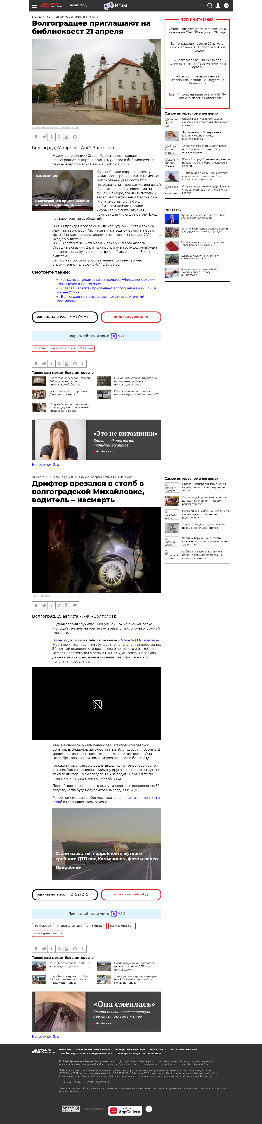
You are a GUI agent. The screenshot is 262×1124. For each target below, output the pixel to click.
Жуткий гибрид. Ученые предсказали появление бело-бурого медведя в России (206, 162)
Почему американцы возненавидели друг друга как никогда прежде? (204, 230)
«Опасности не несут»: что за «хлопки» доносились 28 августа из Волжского (197, 80)
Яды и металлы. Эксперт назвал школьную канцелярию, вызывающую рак (202, 135)
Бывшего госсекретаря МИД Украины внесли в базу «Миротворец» (199, 272)
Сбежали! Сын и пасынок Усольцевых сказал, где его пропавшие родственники (206, 514)
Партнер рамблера (94, 1109)
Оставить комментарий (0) (131, 317)
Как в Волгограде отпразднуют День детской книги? (69, 393)
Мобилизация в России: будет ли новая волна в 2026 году (202, 244)
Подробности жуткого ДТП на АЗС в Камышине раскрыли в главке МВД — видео (69, 979)
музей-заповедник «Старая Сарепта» (55, 127)
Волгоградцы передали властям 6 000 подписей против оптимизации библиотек (71, 381)
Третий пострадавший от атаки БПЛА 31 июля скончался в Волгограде (197, 96)
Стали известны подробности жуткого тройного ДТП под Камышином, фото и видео (107, 856)
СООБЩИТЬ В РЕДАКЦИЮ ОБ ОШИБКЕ (139, 1053)
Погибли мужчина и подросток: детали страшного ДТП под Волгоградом (134, 966)
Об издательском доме (130, 1049)
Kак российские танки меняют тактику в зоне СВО (200, 257)
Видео (58, 640)
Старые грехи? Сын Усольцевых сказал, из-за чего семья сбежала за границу (205, 122)
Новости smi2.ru (45, 465)
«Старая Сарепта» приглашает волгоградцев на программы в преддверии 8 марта (69, 407)
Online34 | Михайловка (138, 640)
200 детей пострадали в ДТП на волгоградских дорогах (70, 964)
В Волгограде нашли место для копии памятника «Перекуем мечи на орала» (197, 63)
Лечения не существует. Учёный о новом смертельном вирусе (203, 526)
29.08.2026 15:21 (41, 476)
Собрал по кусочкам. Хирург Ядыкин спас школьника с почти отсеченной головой (206, 189)
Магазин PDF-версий (184, 1049)
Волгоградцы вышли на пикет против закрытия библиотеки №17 (136, 393)
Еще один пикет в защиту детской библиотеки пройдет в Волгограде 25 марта (136, 381)
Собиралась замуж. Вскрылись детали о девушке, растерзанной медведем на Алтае (203, 555)
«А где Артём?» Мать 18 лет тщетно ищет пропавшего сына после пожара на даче (204, 149)
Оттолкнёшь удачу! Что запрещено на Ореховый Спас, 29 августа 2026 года (197, 30)
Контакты (65, 1049)
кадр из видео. (41, 595)
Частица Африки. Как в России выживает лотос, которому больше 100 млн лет (204, 541)
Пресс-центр (158, 1049)
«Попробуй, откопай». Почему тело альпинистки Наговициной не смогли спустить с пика (204, 176)
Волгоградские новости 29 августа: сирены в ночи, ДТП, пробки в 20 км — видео (197, 47)
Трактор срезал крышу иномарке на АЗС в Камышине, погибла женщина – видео (135, 979)
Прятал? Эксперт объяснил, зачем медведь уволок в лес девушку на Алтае (204, 487)
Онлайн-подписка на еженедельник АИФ (85, 1053)
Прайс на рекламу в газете (93, 1049)
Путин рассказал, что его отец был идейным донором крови (203, 216)
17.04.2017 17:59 (41, 16)
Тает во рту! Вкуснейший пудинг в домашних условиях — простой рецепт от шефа (204, 501)
